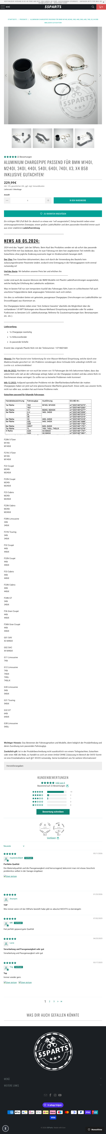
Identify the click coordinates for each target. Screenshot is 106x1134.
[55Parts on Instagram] (55, 1095)
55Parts (50, 1128)
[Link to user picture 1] (10, 881)
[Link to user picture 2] (25, 987)
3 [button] (54, 1001)
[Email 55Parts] (46, 1095)
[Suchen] (93, 7)
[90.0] (45, 828)
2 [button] (49, 1001)
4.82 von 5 (60, 783)
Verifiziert (51, 838)
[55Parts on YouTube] (60, 1095)
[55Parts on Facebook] (50, 1095)
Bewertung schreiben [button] (53, 811)
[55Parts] (53, 7)
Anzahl (7, 195)
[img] (10, 854)
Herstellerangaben (14, 766)
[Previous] (6, 75)
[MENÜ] (1, 7)
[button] (10, 157)
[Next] (100, 75)
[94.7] (58, 828)
